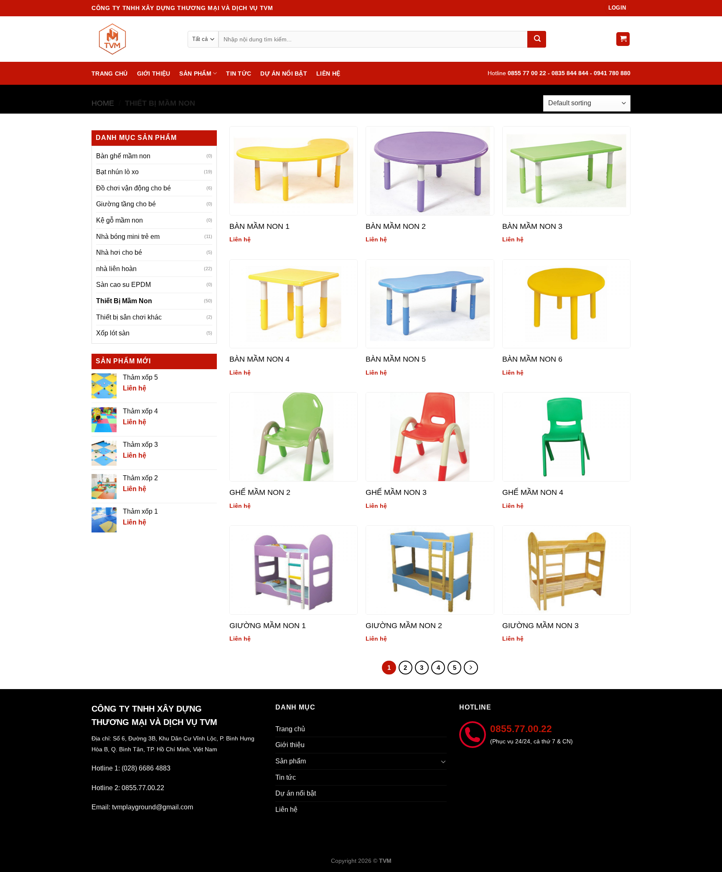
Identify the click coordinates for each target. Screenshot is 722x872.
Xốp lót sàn (113, 333)
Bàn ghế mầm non (123, 156)
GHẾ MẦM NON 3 (396, 492)
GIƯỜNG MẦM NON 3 (540, 625)
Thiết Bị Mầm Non (124, 300)
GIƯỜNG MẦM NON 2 (404, 625)
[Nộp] (536, 39)
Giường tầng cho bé (126, 204)
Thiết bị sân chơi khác (129, 317)
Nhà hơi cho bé (119, 252)
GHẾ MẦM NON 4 (532, 492)
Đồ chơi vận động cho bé (133, 188)
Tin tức (238, 73)
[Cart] (623, 39)
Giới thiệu (153, 73)
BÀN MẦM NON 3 (532, 226)
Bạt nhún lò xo (117, 171)
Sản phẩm (195, 73)
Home (103, 103)
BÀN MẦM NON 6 (532, 359)
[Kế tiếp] (471, 668)
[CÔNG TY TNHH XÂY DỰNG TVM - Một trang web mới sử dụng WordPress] (133, 39)
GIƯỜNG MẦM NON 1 (267, 625)
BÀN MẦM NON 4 (259, 359)
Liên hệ (328, 73)
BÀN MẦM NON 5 (396, 359)
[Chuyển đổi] (443, 761)
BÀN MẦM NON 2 (396, 226)
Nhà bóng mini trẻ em (128, 236)
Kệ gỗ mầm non (119, 220)
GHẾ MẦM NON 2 (259, 492)
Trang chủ (110, 73)
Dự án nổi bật (283, 73)
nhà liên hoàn (116, 268)
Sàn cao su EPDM (123, 284)
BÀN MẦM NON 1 (259, 226)
